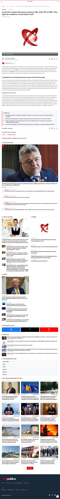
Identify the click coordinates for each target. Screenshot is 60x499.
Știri (8, 6)
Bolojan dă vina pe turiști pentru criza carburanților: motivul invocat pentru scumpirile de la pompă (48, 420)
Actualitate (4, 187)
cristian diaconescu (11, 134)
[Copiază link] (49, 59)
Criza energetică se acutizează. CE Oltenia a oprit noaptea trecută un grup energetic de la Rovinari (10, 462)
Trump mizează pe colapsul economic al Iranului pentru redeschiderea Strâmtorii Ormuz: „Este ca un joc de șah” (15, 298)
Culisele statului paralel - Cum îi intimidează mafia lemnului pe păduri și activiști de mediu (44, 257)
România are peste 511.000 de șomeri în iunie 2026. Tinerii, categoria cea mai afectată (47, 462)
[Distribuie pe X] (57, 59)
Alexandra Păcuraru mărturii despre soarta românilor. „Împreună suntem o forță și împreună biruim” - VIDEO (17, 248)
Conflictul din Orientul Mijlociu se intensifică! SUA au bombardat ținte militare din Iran (17, 320)
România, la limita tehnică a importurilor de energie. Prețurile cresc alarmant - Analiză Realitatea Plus (29, 463)
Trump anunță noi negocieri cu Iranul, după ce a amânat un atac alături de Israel (17, 315)
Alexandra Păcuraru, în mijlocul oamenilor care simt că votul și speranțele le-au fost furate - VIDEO (17, 254)
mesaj (12, 71)
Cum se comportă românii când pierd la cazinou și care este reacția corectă (43, 240)
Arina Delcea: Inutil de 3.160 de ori (39, 261)
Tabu (27, 489)
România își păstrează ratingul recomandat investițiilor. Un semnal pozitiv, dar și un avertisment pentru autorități (29, 116)
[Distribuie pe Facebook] (52, 59)
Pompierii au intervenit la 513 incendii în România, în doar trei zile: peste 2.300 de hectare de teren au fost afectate (49, 441)
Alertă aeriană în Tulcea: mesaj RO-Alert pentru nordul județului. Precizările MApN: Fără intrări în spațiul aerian (29, 191)
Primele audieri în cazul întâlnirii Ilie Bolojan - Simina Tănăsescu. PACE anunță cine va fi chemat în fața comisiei (29, 209)
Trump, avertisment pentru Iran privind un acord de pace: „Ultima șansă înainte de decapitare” (16, 310)
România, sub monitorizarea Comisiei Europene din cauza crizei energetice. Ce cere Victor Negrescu (28, 118)
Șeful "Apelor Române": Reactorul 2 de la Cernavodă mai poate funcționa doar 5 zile (29, 441)
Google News (23, 138)
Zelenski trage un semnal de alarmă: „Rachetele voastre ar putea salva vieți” (16, 305)
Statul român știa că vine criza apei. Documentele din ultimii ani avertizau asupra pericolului (10, 441)
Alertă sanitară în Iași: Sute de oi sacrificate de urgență (16, 197)
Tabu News (23, 489)
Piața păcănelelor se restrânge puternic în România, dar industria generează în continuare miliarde (30, 419)
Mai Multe (30, 468)
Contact (2, 482)
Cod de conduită (26, 482)
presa (4, 134)
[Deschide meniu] (1, 2)
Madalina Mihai (16, 394)
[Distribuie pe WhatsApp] (54, 59)
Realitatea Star (17, 489)
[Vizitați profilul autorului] (3, 59)
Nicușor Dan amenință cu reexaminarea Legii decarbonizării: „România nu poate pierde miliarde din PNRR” (30, 124)
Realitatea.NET (3, 489)
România (12, 6)
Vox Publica (12, 58)
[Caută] (58, 2)
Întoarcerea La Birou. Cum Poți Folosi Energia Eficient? (44, 246)
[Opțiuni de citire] (57, 496)
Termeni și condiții (8, 482)
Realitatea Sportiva (11, 489)
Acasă (4, 6)
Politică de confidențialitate (17, 482)
